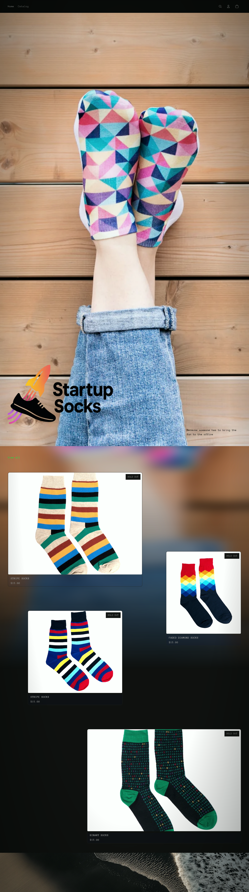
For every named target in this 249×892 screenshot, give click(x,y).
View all (14, 457)
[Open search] (220, 6)
